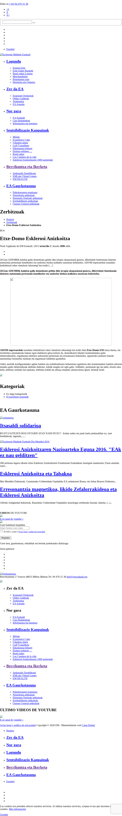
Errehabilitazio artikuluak (25, 201)
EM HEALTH (20, 179)
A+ (8, 15)
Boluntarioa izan (21, 79)
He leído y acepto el (24, 532)
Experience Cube (21, 139)
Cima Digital (88, 725)
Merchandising (20, 76)
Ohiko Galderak (21, 98)
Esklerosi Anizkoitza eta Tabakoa (36, 473)
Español (10, 49)
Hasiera (10, 219)
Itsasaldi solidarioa (20, 425)
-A (7, 9)
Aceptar (4, 814)
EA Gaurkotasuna (21, 186)
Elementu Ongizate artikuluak (28, 198)
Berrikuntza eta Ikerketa (26, 167)
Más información (17, 809)
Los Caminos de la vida (24, 157)
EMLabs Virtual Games (25, 176)
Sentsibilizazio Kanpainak (27, 130)
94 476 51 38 (18, 4)
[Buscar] (34, 22)
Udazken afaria (20, 142)
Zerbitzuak (11, 222)
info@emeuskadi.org (77, 576)
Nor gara (13, 111)
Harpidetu (5, 538)
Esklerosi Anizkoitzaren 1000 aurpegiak (33, 159)
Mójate (16, 137)
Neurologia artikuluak (24, 195)
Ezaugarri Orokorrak (23, 95)
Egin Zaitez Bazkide (23, 70)
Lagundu (13, 61)
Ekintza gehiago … (22, 151)
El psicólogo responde (17, 396)
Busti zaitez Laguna (23, 73)
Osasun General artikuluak (26, 203)
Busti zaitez (18, 154)
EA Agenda (18, 104)
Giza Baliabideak (21, 120)
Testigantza (18, 101)
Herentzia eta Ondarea (24, 82)
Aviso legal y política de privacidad (32, 532)
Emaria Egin (19, 68)
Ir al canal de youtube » (12, 519)
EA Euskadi (19, 117)
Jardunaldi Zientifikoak (24, 173)
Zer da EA (15, 89)
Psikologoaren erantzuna (25, 192)
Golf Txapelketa (21, 145)
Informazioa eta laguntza (25, 123)
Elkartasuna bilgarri (22, 148)
